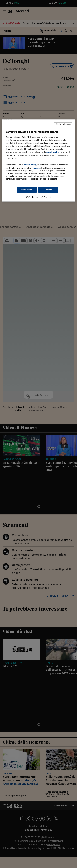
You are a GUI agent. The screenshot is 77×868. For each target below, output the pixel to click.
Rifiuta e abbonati (63, 124)
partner (36, 168)
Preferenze (26, 190)
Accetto (48, 190)
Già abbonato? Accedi (38, 197)
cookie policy (52, 152)
